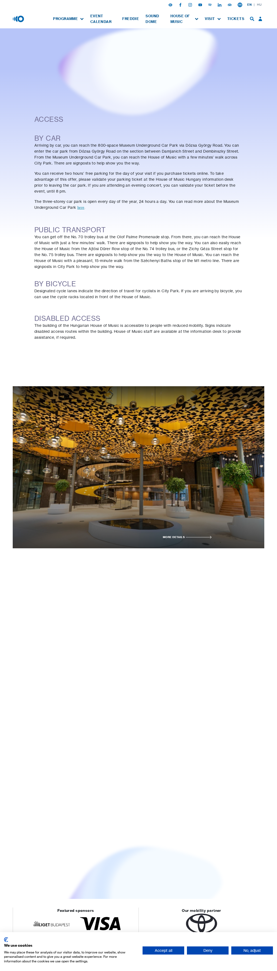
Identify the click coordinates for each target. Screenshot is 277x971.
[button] (171, 4)
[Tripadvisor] (230, 4)
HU (259, 4)
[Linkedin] (220, 4)
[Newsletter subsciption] (240, 4)
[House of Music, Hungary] (19, 18)
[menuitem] (68, 19)
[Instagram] (190, 4)
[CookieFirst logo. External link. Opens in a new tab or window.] (6, 939)
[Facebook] (181, 4)
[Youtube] (200, 4)
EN (249, 4)
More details (174, 537)
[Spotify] (210, 4)
